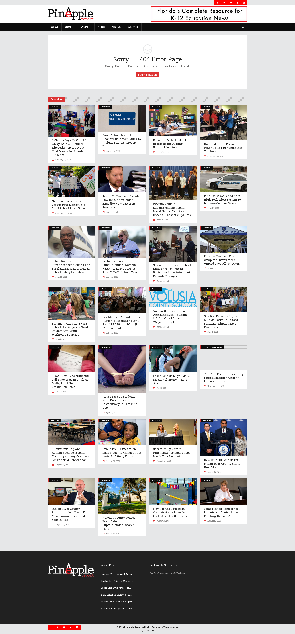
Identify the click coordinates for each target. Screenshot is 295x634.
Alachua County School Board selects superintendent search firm (118, 523)
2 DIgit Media (149, 631)
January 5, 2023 (113, 151)
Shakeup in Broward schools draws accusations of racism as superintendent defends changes (173, 270)
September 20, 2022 (63, 213)
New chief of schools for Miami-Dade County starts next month (222, 463)
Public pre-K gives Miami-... (117, 580)
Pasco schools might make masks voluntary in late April (171, 379)
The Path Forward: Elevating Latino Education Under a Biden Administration (223, 377)
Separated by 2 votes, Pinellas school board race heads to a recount (171, 452)
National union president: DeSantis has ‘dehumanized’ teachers (223, 147)
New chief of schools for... (116, 594)
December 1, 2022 (164, 152)
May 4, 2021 (212, 332)
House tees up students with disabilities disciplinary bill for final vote (120, 402)
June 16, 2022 (112, 212)
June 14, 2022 (213, 208)
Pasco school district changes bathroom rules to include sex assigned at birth (121, 140)
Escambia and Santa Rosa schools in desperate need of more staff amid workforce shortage (70, 329)
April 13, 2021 (111, 412)
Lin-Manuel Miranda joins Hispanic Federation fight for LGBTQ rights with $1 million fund (121, 322)
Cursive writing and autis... (117, 573)
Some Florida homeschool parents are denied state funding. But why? (222, 512)
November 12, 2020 (215, 386)
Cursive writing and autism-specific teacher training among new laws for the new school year (71, 454)
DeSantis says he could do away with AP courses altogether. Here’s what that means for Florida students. (70, 147)
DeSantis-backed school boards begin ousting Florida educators (169, 143)
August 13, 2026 (163, 521)
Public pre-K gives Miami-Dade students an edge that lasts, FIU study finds (121, 452)
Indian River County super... (117, 601)
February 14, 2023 (63, 159)
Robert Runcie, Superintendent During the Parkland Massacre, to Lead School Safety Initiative (71, 266)
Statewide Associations (212, 347)
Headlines (55, 106)
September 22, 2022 (215, 156)
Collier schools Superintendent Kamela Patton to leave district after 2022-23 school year (119, 266)
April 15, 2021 (61, 391)
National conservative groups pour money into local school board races (69, 204)
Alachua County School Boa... (118, 608)
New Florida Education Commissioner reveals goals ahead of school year (172, 512)
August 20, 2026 (62, 464)
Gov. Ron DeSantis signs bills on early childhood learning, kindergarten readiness (221, 321)
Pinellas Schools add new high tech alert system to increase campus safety (222, 199)
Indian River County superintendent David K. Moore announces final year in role (69, 514)
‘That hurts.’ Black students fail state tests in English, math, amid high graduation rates (71, 381)
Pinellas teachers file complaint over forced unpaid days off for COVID (222, 259)
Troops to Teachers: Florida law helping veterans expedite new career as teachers (120, 201)
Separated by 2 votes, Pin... (116, 587)
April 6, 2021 (161, 388)
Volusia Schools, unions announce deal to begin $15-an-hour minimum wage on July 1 (170, 316)
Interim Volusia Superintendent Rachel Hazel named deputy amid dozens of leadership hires (172, 209)
